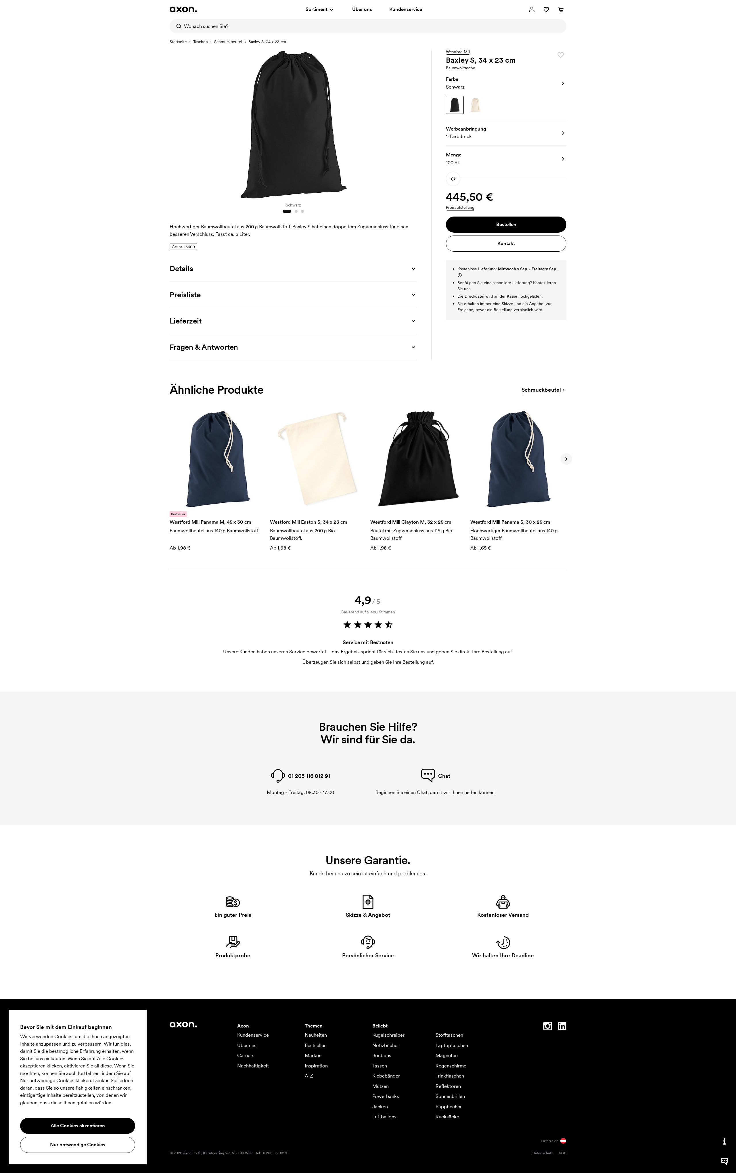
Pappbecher (449, 1106)
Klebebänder (386, 1076)
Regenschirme (451, 1066)
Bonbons (381, 1055)
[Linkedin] (562, 1027)
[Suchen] (177, 26)
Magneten (447, 1055)
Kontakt (506, 243)
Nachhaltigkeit (253, 1066)
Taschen (200, 41)
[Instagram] (547, 1027)
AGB (562, 1153)
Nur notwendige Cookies (77, 1144)
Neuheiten (316, 1035)
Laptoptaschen (452, 1045)
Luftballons (384, 1116)
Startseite (178, 41)
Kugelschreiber (388, 1035)
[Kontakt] (724, 1141)
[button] (506, 83)
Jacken (380, 1106)
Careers (245, 1055)
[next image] (411, 123)
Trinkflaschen (450, 1076)
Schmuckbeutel (228, 41)
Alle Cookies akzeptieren (78, 1125)
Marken (313, 1055)
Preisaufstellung (460, 207)
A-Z (309, 1076)
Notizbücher (385, 1045)
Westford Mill (458, 52)
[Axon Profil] (183, 9)
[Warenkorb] (560, 9)
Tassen (379, 1066)
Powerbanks (385, 1096)
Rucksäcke (447, 1116)
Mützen (380, 1086)
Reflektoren (448, 1086)
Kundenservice (405, 9)
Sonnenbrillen (450, 1096)
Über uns (362, 9)
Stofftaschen (449, 1035)
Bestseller (315, 1045)
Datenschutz (542, 1153)
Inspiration (316, 1066)
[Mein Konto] (532, 9)
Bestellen (506, 224)
